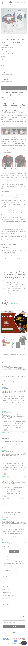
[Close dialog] (26, 314)
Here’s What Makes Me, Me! (7, 330)
